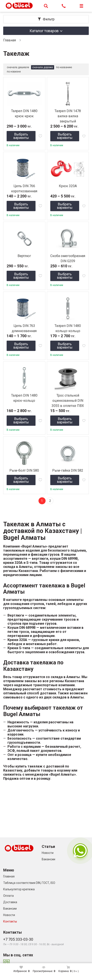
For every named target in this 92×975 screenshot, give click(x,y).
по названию (64, 67)
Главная (9, 40)
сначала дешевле (18, 67)
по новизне (14, 71)
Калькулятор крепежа (19, 889)
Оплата (8, 895)
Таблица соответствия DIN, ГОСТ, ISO (29, 883)
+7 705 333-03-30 (18, 939)
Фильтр (49, 19)
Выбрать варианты (21, 136)
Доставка (10, 902)
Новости (47, 853)
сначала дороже (42, 67)
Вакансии (48, 859)
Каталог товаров (44, 31)
